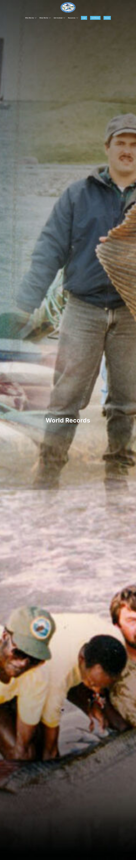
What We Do (43, 18)
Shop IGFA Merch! (68, 420)
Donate (107, 18)
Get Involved (58, 18)
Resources (71, 18)
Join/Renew (95, 18)
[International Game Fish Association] (68, 8)
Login (84, 18)
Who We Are (29, 18)
